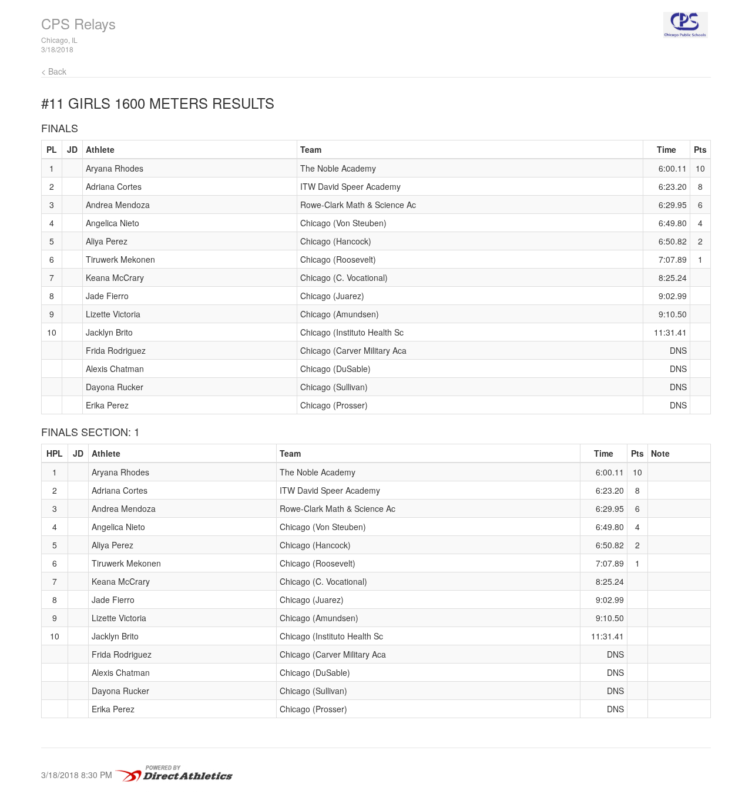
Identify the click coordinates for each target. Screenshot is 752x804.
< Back (53, 71)
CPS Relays (78, 23)
